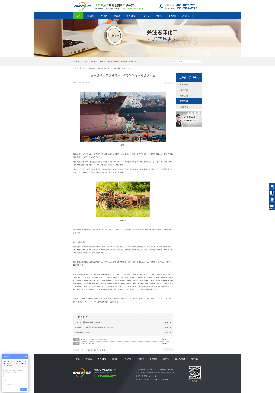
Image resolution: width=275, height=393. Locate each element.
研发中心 (159, 15)
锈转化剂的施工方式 (88, 343)
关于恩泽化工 (180, 359)
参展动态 (184, 106)
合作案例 (172, 15)
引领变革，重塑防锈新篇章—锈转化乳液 (88, 322)
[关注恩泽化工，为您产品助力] (137, 56)
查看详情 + (165, 339)
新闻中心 (185, 15)
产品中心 (145, 15)
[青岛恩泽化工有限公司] (82, 376)
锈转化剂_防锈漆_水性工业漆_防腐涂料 (94, 350)
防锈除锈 (92, 68)
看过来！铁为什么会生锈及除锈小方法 (94, 339)
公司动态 (184, 84)
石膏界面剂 (102, 61)
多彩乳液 (117, 15)
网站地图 (194, 359)
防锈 (74, 265)
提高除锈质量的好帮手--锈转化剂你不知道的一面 (114, 68)
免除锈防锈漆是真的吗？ (83, 332)
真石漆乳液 (132, 61)
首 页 (78, 15)
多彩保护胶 (131, 15)
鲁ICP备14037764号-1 (149, 376)
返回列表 (168, 83)
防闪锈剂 (90, 15)
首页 (84, 68)
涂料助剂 (103, 15)
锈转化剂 (94, 61)
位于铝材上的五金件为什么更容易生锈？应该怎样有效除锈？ (95, 327)
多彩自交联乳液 (113, 61)
